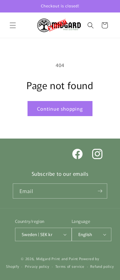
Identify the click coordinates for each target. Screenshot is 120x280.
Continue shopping (60, 108)
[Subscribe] (100, 191)
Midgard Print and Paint (57, 258)
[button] (13, 25)
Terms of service (69, 266)
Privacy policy (37, 266)
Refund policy (102, 266)
